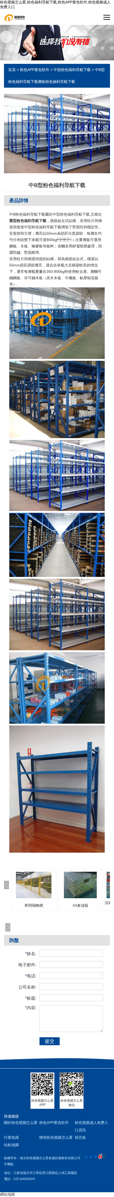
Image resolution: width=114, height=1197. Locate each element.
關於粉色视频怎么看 (20, 1122)
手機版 (9, 1164)
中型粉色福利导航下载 (72, 70)
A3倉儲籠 (80, 905)
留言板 (80, 1137)
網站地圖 (7, 1194)
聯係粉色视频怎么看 (56, 1137)
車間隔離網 (33, 905)
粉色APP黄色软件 (34, 70)
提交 (49, 1041)
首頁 (12, 70)
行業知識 (11, 1137)
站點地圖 (11, 1145)
